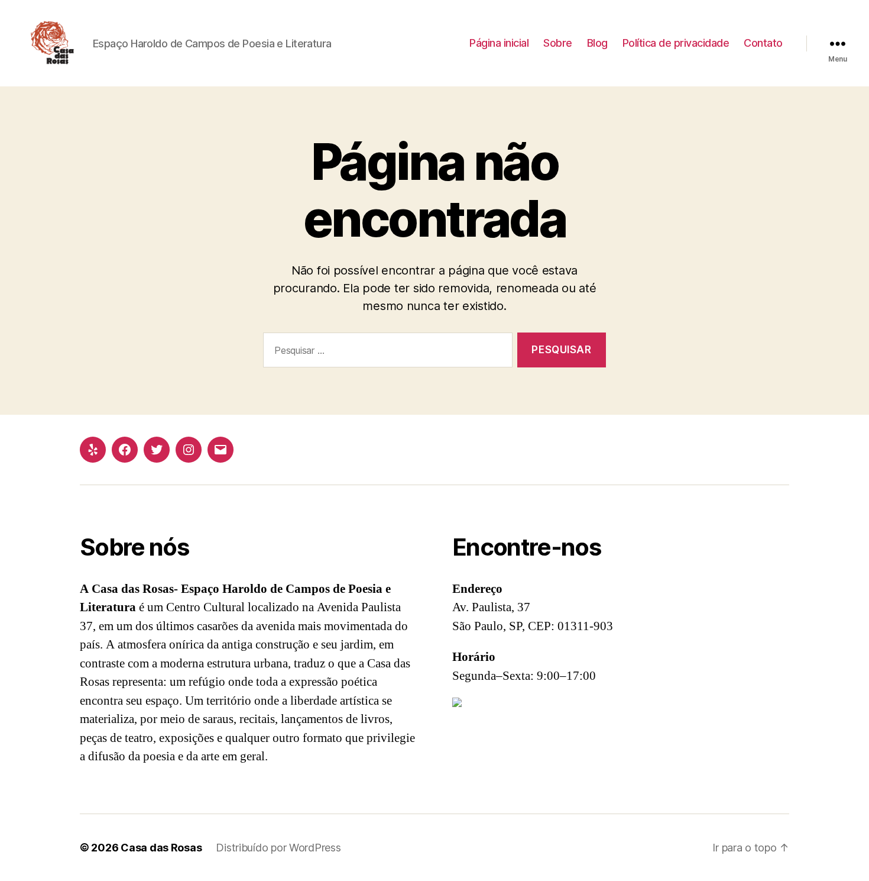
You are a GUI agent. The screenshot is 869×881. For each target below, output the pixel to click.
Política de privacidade (675, 43)
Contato (763, 43)
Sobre (557, 43)
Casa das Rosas (161, 847)
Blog (597, 43)
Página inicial (498, 43)
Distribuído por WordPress (278, 847)
